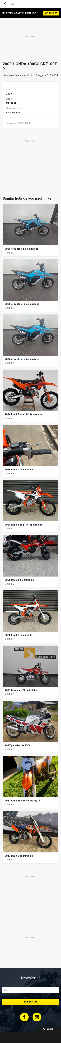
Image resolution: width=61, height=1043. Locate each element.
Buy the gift (51, 13)
